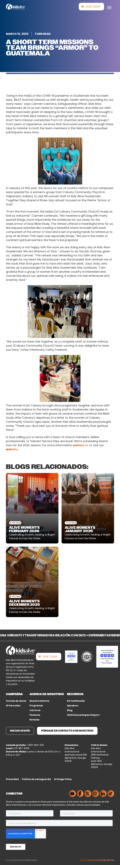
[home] (15, 7)
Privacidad (12, 779)
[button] (109, 6)
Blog (69, 710)
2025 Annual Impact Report (83, 715)
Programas (36, 705)
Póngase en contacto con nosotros (67, 731)
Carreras (35, 710)
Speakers (72, 705)
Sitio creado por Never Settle (97, 860)
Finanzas (35, 715)
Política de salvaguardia (36, 779)
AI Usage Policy (63, 779)
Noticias (34, 719)
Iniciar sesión (20, 731)
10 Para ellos (13, 705)
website (12, 449)
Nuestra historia (39, 700)
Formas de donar (16, 700)
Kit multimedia (76, 700)
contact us (80, 445)
